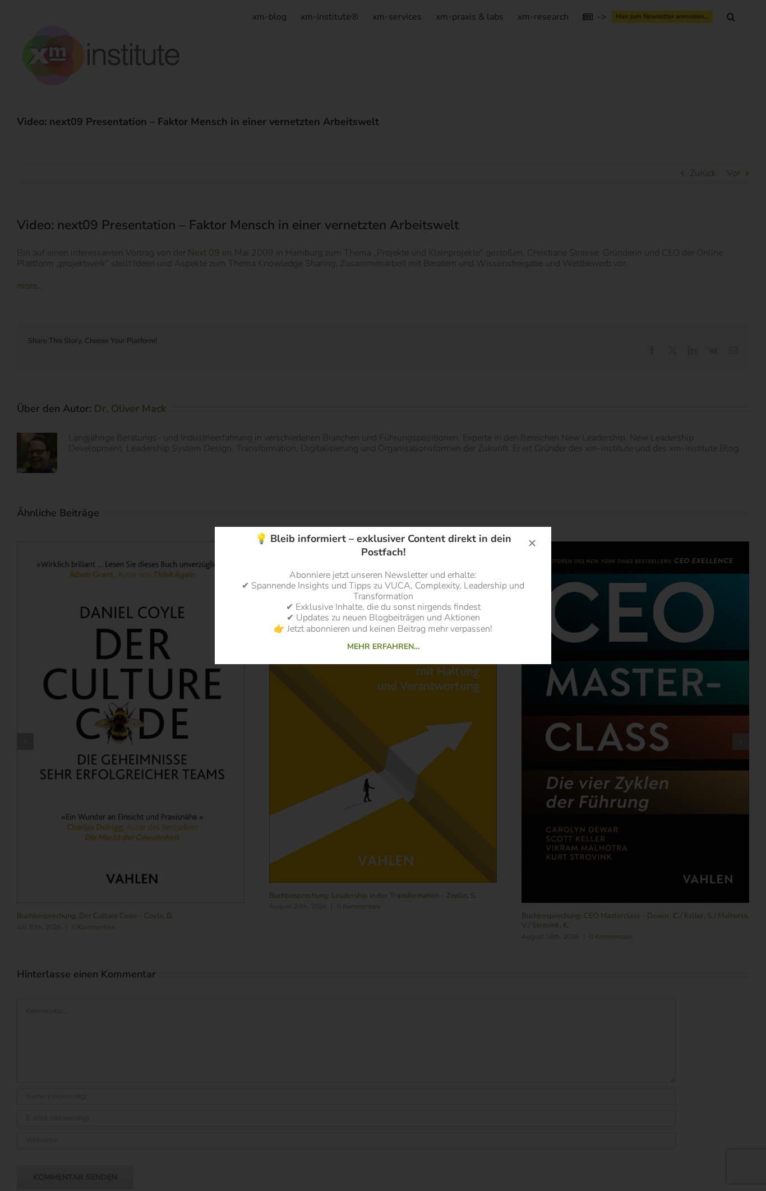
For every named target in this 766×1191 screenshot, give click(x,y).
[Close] (532, 543)
